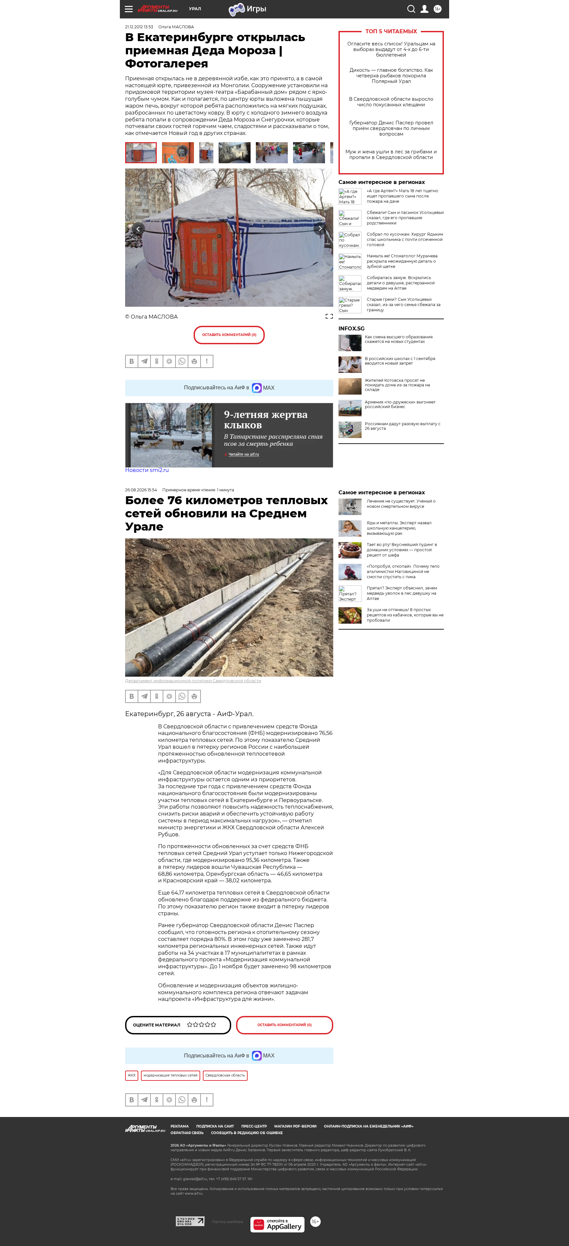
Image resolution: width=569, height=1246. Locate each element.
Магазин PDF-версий (295, 1126)
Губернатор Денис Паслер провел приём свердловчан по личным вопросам (391, 128)
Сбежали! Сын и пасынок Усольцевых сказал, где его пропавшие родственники (405, 217)
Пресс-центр (254, 1126)
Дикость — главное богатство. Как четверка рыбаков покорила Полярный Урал (391, 75)
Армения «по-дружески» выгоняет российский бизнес (400, 404)
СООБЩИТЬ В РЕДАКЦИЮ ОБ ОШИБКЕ (247, 1133)
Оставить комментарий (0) (229, 335)
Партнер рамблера (227, 1222)
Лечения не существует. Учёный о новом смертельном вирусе (401, 504)
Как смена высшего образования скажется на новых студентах (399, 339)
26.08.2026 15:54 (141, 489)
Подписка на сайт (215, 1126)
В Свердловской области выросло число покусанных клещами (391, 102)
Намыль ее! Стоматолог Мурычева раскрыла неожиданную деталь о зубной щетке (402, 261)
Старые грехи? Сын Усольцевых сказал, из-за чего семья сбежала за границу (404, 304)
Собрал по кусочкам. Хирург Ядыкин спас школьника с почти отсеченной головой (405, 239)
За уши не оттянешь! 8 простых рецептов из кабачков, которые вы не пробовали (405, 615)
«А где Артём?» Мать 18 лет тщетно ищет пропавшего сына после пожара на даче (402, 196)
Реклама (180, 1126)
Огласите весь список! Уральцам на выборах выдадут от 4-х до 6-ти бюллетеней (391, 49)
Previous (138, 228)
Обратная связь (187, 1133)
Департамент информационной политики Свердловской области (193, 680)
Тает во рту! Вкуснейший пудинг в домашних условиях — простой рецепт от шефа (402, 550)
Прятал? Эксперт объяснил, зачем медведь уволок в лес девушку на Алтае (402, 593)
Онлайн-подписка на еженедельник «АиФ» (369, 1126)
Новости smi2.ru (147, 470)
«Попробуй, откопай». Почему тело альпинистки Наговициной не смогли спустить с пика (403, 571)
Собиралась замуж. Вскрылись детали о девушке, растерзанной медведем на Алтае (401, 283)
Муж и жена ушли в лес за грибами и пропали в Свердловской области (391, 154)
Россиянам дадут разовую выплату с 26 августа (403, 426)
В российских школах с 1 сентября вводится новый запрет (400, 361)
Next (320, 228)
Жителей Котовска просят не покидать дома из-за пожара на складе (397, 385)
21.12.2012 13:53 (139, 26)
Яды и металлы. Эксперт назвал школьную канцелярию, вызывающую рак (399, 528)
